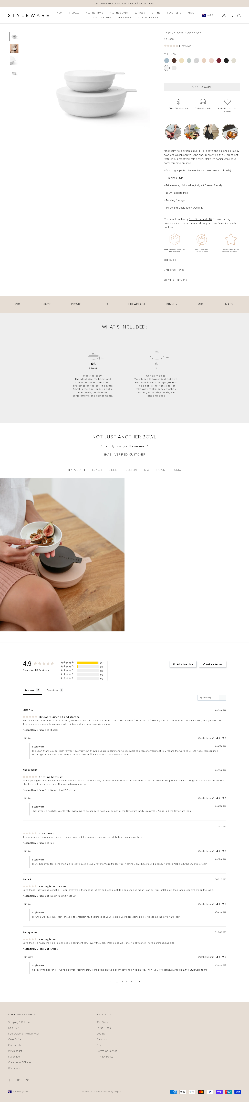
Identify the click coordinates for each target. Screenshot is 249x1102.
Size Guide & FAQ (148, 18)
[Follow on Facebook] (10, 1080)
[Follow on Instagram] (18, 1080)
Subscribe (14, 1056)
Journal (101, 1033)
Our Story (102, 1022)
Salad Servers (102, 18)
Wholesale (14, 1068)
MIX (146, 470)
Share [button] (30, 738)
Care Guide (15, 1039)
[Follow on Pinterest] (27, 1080)
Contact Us (14, 1045)
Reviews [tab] (29, 690)
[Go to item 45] (14, 48)
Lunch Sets (174, 13)
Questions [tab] (52, 690)
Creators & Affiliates (19, 1062)
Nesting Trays (94, 13)
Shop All (73, 13)
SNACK (160, 470)
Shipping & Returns (19, 1022)
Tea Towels (125, 18)
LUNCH (97, 470)
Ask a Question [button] (185, 664)
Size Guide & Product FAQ (23, 1033)
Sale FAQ (13, 1028)
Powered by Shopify (112, 1092)
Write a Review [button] (214, 664)
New (59, 13)
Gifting (156, 13)
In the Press (104, 1028)
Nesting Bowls (119, 13)
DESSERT (132, 470)
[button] (164, 132)
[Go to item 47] (14, 73)
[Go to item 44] (14, 36)
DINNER (114, 470)
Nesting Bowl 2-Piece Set (36, 729)
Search (101, 1045)
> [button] (139, 981)
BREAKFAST (77, 470)
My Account (15, 1051)
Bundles (140, 13)
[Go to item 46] (14, 60)
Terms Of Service (107, 1051)
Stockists (102, 1039)
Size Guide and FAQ (200, 219)
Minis (191, 13)
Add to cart (202, 87)
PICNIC (176, 470)
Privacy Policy (105, 1056)
